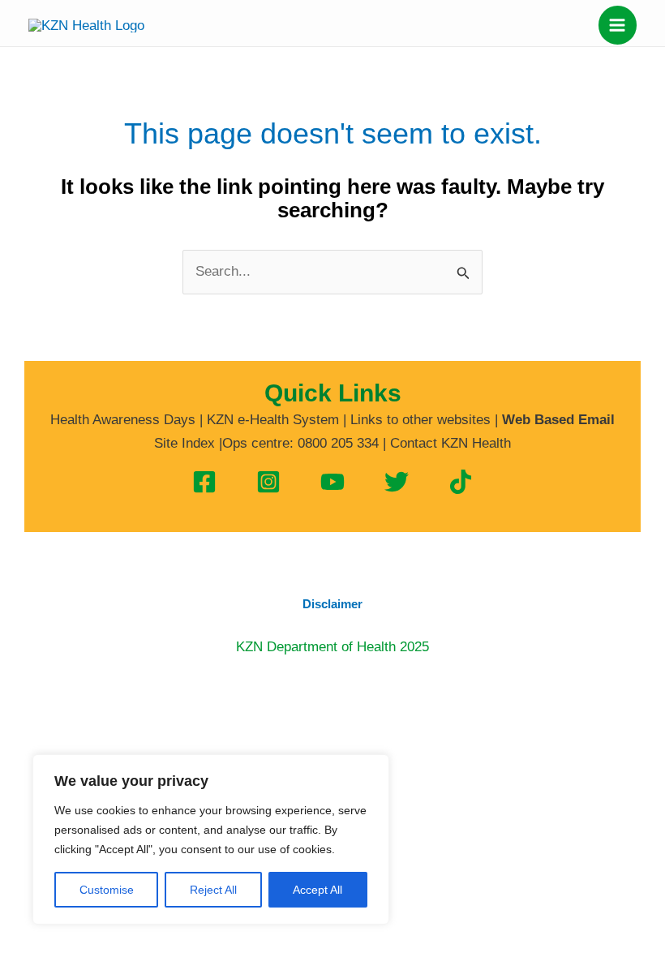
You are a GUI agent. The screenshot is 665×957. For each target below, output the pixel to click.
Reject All (213, 889)
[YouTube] (332, 482)
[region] (210, 839)
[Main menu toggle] (617, 25)
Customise (106, 889)
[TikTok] (461, 482)
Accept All (317, 889)
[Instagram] (268, 482)
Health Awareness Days (122, 419)
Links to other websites (420, 419)
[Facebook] (204, 482)
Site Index (184, 443)
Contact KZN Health (450, 443)
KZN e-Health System (273, 419)
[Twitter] (397, 482)
